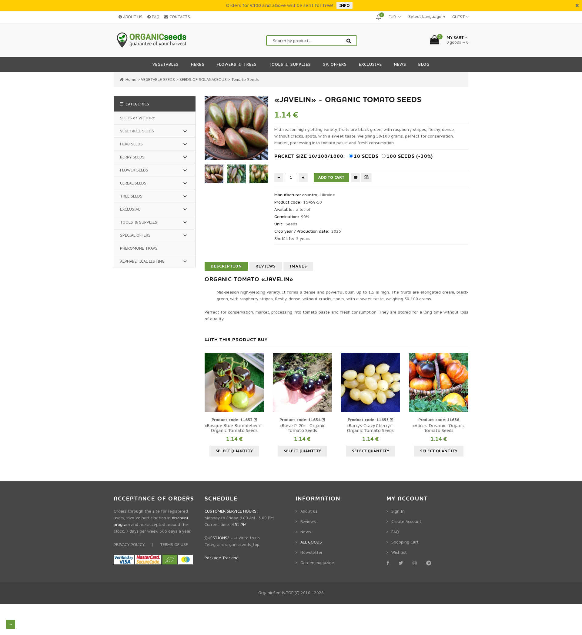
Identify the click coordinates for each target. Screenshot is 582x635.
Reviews (266, 266)
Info (344, 5)
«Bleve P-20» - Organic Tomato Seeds (302, 428)
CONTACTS (179, 16)
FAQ (155, 16)
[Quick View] (234, 382)
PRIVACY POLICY (129, 544)
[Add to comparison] (366, 177)
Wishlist (399, 552)
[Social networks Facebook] (388, 563)
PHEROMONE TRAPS (139, 248)
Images (298, 266)
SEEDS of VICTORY (137, 118)
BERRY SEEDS (132, 157)
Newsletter (311, 552)
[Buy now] (355, 177)
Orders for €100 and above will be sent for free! (279, 5)
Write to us (249, 537)
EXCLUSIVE (130, 209)
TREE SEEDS (131, 196)
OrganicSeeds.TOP (275, 592)
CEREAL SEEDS (133, 183)
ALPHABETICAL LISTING (142, 261)
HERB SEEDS (131, 144)
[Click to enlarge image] (236, 128)
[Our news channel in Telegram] (429, 563)
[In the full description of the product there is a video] (255, 419)
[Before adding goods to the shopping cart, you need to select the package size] (210, 382)
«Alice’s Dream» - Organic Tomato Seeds (439, 428)
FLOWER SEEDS (134, 170)
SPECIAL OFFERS (135, 235)
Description (226, 266)
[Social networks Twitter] (402, 563)
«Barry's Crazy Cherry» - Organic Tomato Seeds (370, 428)
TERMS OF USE (174, 544)
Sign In (398, 511)
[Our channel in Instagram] (416, 563)
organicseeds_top (242, 544)
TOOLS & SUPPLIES (138, 222)
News (305, 531)
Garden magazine (317, 562)
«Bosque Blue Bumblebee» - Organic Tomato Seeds (234, 428)
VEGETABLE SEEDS (137, 131)
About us (309, 511)
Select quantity (234, 451)
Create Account (406, 521)
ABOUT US (132, 16)
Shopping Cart (405, 542)
